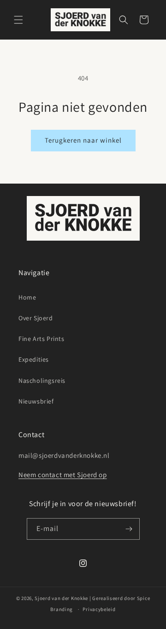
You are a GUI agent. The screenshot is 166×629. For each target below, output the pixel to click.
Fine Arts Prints (41, 339)
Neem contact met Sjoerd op (62, 474)
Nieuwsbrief (36, 401)
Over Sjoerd (35, 318)
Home (27, 297)
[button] (18, 20)
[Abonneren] (129, 529)
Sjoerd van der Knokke (61, 598)
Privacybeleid (99, 609)
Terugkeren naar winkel (83, 140)
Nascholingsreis (41, 380)
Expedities (33, 359)
